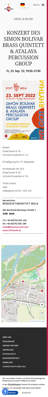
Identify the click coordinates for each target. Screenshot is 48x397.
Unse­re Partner (10, 345)
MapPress (32, 321)
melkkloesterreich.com (15, 227)
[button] (36, 4)
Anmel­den (8, 362)
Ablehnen (26, 392)
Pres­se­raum (8, 341)
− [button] (42, 316)
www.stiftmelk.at (12, 230)
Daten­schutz (9, 354)
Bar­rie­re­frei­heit (11, 358)
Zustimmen (10, 392)
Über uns (7, 337)
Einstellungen (14, 384)
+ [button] (42, 312)
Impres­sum (8, 350)
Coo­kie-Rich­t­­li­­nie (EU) (14, 366)
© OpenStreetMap (40, 321)
